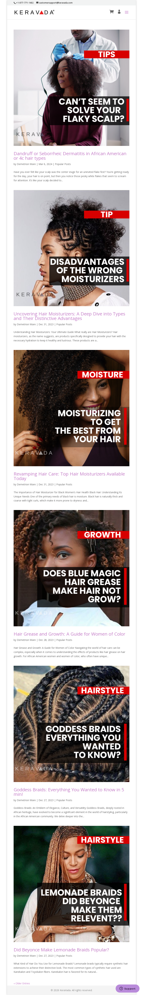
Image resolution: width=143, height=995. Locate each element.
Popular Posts (63, 164)
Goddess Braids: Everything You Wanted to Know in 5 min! (69, 791)
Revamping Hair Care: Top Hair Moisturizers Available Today (69, 476)
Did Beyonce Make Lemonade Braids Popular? (61, 949)
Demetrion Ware (26, 164)
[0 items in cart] (112, 12)
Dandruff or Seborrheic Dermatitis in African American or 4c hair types (70, 155)
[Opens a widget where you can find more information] (127, 988)
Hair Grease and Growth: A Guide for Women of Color (69, 634)
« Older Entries (22, 983)
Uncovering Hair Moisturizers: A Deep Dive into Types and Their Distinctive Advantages (69, 316)
